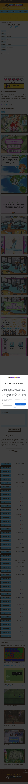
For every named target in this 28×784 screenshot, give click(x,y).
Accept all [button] (20, 404)
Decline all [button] (7, 404)
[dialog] (14, 392)
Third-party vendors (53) (6, 393)
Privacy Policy (7, 400)
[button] (14, 407)
